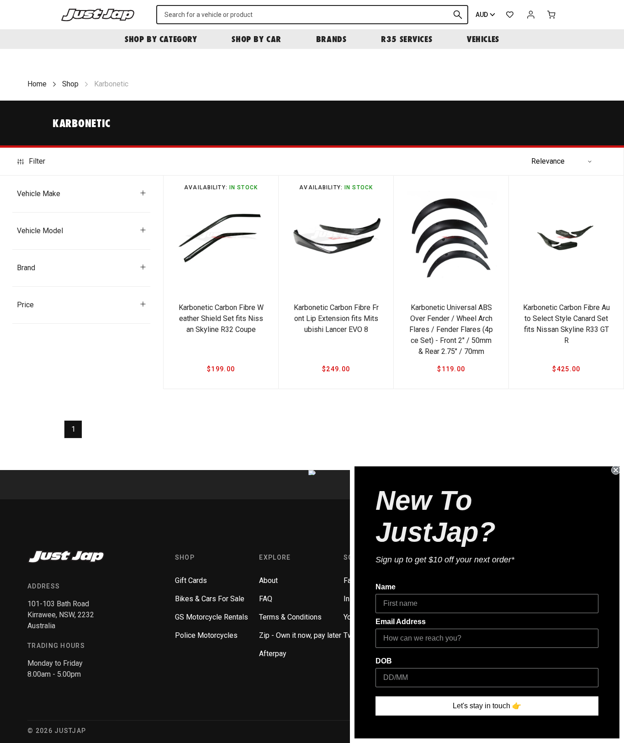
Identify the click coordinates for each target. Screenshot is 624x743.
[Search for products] (457, 14)
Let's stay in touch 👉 (487, 706)
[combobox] (312, 14)
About (268, 580)
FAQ (265, 598)
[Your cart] (551, 14)
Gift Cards (191, 580)
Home (37, 84)
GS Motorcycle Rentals (211, 617)
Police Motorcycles (206, 635)
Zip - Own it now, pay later (300, 635)
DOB (383, 661)
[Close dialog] (615, 470)
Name (385, 587)
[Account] (530, 14)
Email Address (400, 621)
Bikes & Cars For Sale (209, 598)
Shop (70, 84)
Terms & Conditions (290, 617)
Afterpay (272, 653)
